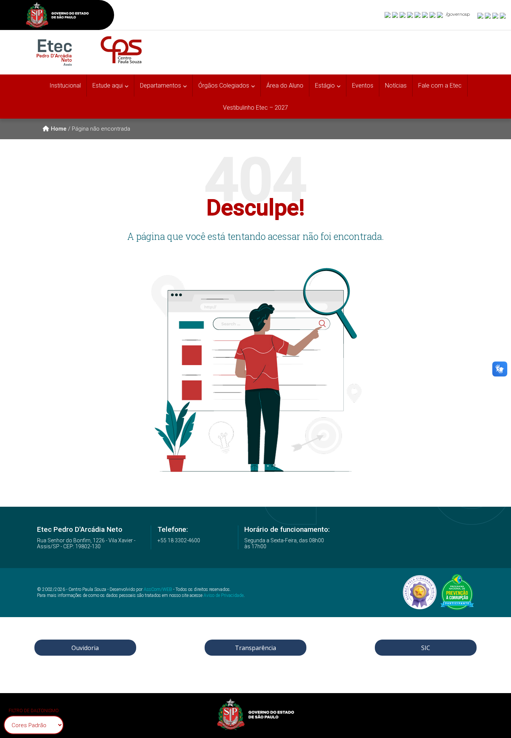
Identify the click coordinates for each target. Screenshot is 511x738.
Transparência (255, 648)
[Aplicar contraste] (495, 15)
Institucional (65, 85)
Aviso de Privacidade (224, 595)
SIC (425, 648)
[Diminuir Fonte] (488, 15)
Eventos (362, 85)
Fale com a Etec (440, 85)
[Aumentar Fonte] (480, 15)
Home (59, 128)
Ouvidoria (85, 648)
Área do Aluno (284, 85)
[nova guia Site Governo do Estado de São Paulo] (57, 16)
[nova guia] (503, 15)
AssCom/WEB (158, 589)
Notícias (396, 85)
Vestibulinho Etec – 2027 (255, 107)
